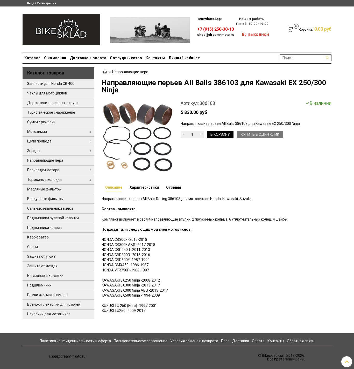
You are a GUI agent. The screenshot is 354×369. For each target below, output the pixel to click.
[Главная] (105, 72)
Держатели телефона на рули (53, 103)
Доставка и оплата (88, 58)
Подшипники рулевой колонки (53, 218)
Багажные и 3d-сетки (45, 276)
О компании (55, 58)
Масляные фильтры (44, 189)
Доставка (240, 341)
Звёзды (33, 151)
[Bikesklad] (61, 28)
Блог (225, 341)
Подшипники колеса (44, 228)
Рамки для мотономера (47, 295)
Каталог (32, 58)
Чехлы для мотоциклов (47, 93)
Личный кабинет (184, 58)
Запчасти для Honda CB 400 (50, 83)
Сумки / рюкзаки (41, 122)
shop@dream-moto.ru (215, 35)
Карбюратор (38, 237)
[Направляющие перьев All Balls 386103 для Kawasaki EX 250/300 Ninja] (137, 136)
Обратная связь (300, 341)
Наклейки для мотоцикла (48, 314)
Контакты (155, 58)
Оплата (258, 341)
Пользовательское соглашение (140, 341)
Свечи (32, 247)
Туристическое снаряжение (51, 112)
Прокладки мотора (43, 170)
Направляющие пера (130, 72)
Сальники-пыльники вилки (50, 208)
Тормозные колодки (44, 179)
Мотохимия (37, 131)
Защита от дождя (42, 266)
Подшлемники (39, 285)
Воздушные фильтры (45, 199)
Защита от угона (41, 256)
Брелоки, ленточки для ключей (53, 304)
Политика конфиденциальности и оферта (75, 341)
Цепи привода (39, 141)
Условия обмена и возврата (194, 341)
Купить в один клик (260, 134)
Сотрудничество (126, 58)
